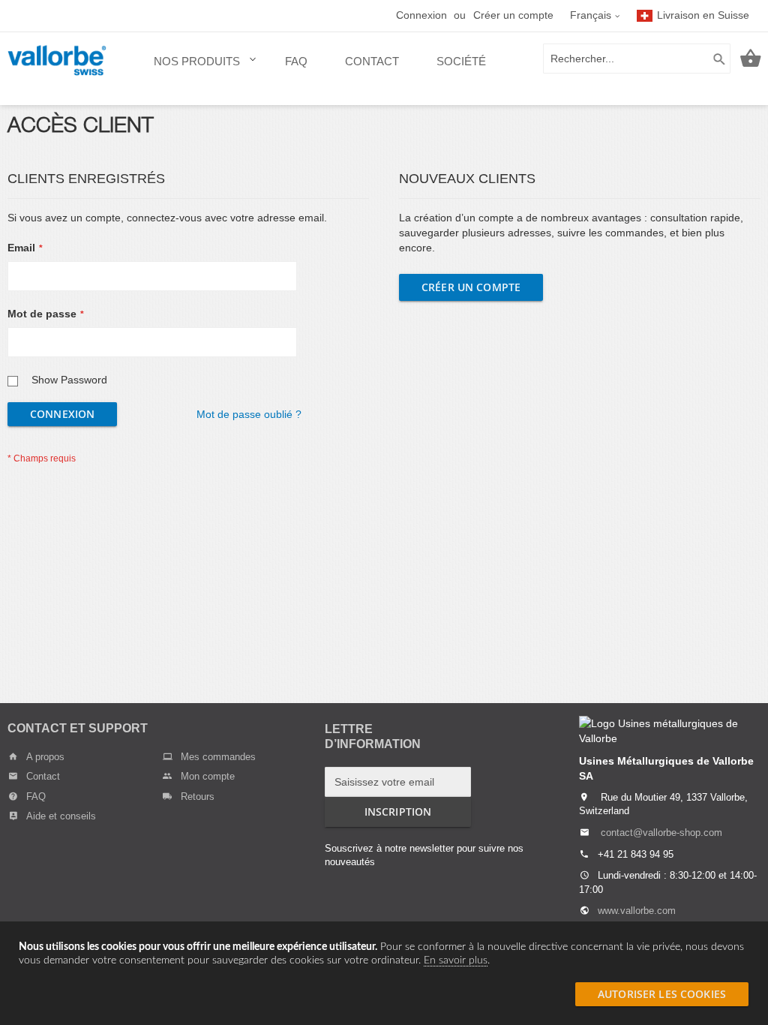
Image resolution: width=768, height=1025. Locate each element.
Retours (197, 796)
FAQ (36, 796)
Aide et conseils (61, 816)
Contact (43, 776)
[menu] (320, 69)
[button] (595, 16)
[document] (384, 953)
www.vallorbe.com (637, 910)
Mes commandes (218, 756)
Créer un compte (513, 15)
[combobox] (636, 59)
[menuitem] (200, 69)
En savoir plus (456, 960)
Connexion (421, 15)
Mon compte (208, 776)
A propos (45, 756)
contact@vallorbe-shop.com (661, 832)
